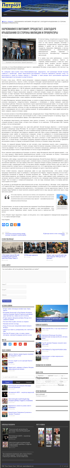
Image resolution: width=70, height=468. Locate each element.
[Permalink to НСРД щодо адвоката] (35, 253)
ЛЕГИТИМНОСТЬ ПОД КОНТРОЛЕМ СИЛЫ (54, 349)
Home (5, 21)
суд (62, 375)
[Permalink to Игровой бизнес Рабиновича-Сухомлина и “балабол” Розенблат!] (4, 416)
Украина (40, 375)
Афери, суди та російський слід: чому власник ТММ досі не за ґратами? (57, 256)
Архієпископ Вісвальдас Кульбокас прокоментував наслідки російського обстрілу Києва (54, 337)
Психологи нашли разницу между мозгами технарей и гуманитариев (15, 234)
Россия (61, 385)
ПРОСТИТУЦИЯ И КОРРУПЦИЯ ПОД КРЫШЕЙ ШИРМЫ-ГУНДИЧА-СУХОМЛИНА (20, 444)
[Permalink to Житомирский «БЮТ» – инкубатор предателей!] (4, 396)
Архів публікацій (40, 394)
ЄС (58, 380)
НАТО (65, 385)
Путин (61, 380)
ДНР (57, 385)
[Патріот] (11, 7)
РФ (36, 375)
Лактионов (59, 383)
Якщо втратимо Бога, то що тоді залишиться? (55, 328)
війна (43, 385)
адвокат (50, 375)
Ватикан (45, 375)
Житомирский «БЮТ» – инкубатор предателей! (21, 392)
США (61, 382)
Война (47, 385)
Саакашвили (51, 383)
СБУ (37, 380)
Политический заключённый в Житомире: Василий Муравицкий (19, 430)
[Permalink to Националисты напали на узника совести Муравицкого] (4, 410)
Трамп (53, 378)
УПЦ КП (43, 380)
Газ (47, 383)
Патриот (38, 387)
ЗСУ (40, 380)
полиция (38, 383)
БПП (40, 381)
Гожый (56, 375)
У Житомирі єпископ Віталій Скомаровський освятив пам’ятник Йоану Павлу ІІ (10, 256)
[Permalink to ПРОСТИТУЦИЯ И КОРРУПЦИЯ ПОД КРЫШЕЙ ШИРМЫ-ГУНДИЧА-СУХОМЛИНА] (4, 403)
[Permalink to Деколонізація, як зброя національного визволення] (38, 360)
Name (3, 284)
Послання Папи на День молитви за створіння (16, 321)
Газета (53, 381)
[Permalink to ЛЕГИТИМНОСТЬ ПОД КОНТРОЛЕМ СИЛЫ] (38, 354)
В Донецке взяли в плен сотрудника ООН (54, 234)
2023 (50, 378)
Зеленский (65, 380)
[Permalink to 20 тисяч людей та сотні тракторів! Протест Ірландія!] (4, 365)
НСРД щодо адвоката (31, 255)
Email (3, 289)
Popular (7, 382)
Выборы (51, 385)
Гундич (43, 381)
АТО (54, 385)
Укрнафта (48, 381)
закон (59, 375)
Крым (37, 381)
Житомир (64, 378)
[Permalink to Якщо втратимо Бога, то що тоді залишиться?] (38, 333)
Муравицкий (39, 385)
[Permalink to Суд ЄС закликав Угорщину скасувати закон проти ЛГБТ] (38, 347)
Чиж (64, 375)
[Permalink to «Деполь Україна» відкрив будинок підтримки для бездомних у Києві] (4, 358)
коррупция (43, 383)
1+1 (55, 383)
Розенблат (54, 380)
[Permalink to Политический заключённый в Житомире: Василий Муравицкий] (4, 390)
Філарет (57, 381)
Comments (29, 382)
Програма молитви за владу (11, 323)
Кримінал (10, 21)
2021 (59, 378)
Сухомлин (48, 380)
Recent (18, 382)
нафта (56, 378)
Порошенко (42, 378)
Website (4, 295)
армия (65, 381)
